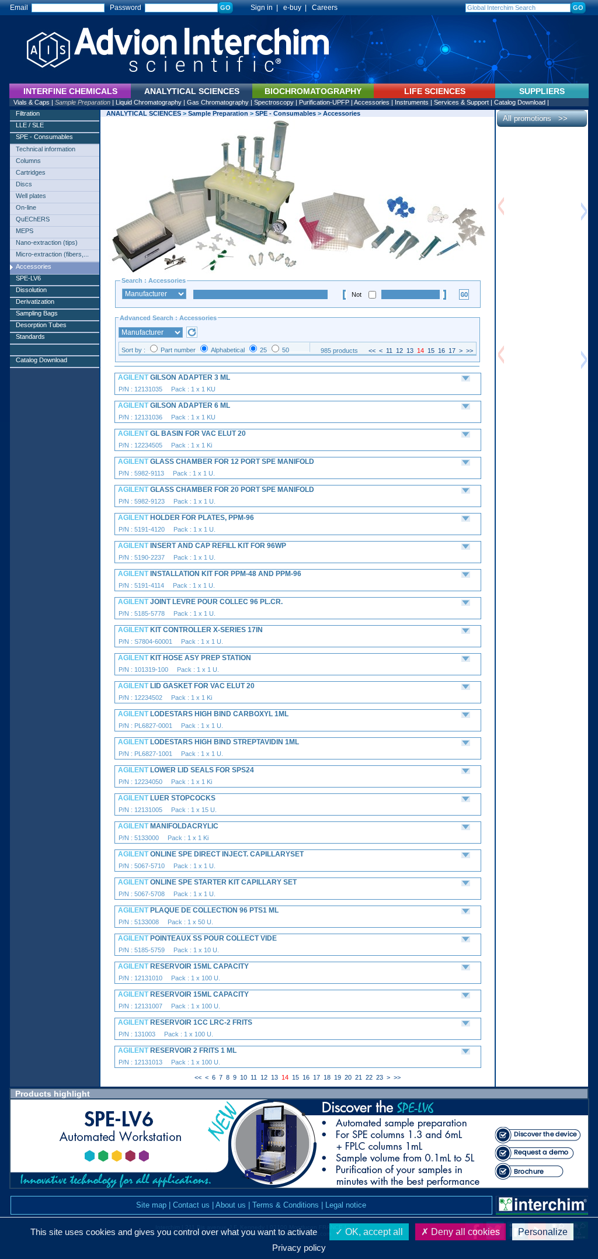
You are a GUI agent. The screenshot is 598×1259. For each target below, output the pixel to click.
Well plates (31, 195)
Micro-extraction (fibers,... (52, 254)
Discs (24, 184)
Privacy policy (299, 1248)
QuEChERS (33, 219)
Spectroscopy (274, 102)
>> (469, 350)
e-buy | (296, 8)
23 (379, 1077)
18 (327, 1077)
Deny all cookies (464, 1232)
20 (348, 1077)
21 (358, 1077)
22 (369, 1077)
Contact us (191, 1205)
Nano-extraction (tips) (47, 242)
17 (452, 350)
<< (372, 350)
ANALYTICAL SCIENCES (143, 113)
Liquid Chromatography (149, 102)
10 (243, 1077)
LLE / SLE (30, 125)
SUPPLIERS (542, 91)
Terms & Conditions (285, 1205)
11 (389, 350)
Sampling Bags (37, 313)
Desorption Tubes (41, 324)
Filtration (28, 113)
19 (337, 1077)
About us (230, 1205)
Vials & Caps (31, 102)
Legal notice (345, 1205)
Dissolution (31, 289)
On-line (26, 207)
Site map (151, 1205)
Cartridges (31, 172)
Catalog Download (519, 102)
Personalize (543, 1232)
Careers (325, 8)
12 (399, 350)
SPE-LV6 (28, 278)
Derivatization (35, 301)
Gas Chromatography (218, 102)
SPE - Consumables (44, 136)
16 (441, 350)
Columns (28, 160)
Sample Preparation (82, 102)
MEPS (24, 230)
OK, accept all (373, 1232)
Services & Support (461, 102)
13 (409, 350)
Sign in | (259, 8)
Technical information (45, 148)
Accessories (372, 102)
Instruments (412, 102)
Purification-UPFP (324, 102)
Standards (30, 336)
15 (430, 350)
